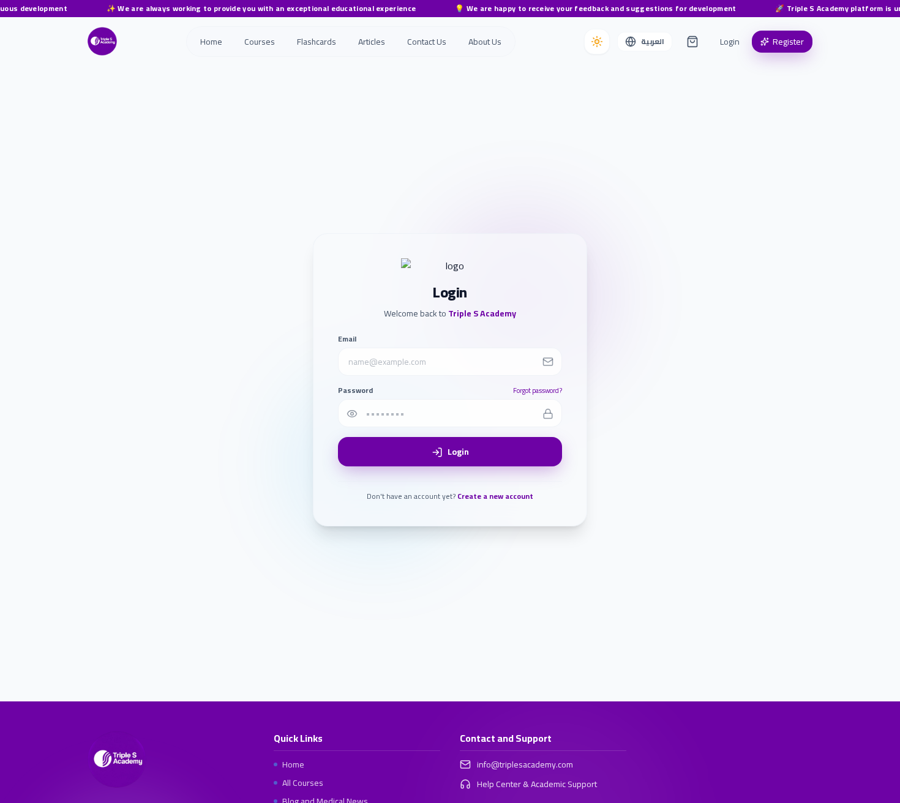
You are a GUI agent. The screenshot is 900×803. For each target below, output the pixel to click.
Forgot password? (537, 391)
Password (355, 390)
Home (293, 764)
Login (730, 42)
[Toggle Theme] (597, 41)
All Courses (302, 783)
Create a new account (495, 497)
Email (347, 339)
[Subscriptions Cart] (692, 41)
